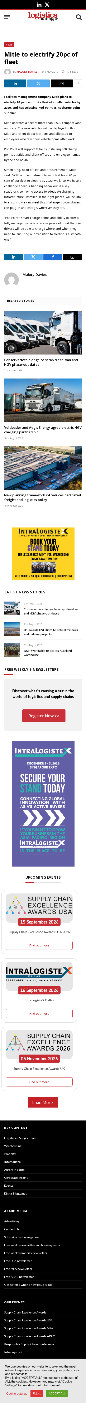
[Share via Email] (62, 83)
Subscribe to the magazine (21, 1237)
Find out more (39, 945)
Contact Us (11, 1229)
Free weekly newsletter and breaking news (32, 1245)
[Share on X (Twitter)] (38, 83)
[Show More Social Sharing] (78, 83)
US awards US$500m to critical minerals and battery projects (51, 632)
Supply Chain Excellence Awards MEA (28, 1328)
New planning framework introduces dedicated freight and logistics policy (42, 497)
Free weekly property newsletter (25, 1253)
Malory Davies (27, 71)
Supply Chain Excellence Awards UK (39, 1068)
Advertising (11, 1221)
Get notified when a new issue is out (28, 1284)
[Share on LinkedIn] (15, 83)
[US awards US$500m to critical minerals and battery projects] (12, 629)
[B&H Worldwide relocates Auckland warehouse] (12, 650)
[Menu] (7, 16)
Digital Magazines (15, 1193)
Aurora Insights (14, 1169)
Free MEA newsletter (18, 1269)
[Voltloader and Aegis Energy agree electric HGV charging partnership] (43, 400)
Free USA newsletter (18, 1261)
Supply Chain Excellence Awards (25, 1312)
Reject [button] (37, 1393)
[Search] (78, 16)
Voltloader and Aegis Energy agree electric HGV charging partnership (43, 429)
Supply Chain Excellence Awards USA (28, 1320)
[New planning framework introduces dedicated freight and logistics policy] (43, 468)
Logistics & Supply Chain (20, 1138)
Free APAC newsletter (19, 1276)
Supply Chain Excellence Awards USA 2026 (39, 932)
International (12, 1161)
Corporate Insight (16, 1177)
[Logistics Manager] (43, 17)
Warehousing (13, 1146)
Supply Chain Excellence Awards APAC (29, 1336)
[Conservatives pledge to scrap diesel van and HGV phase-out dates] (43, 333)
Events (8, 1185)
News (9, 44)
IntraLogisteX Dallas (39, 1000)
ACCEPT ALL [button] (57, 1393)
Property (10, 1154)
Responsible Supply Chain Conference (29, 1344)
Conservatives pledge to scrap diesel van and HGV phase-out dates (41, 362)
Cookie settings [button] (16, 1393)
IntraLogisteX (13, 1352)
